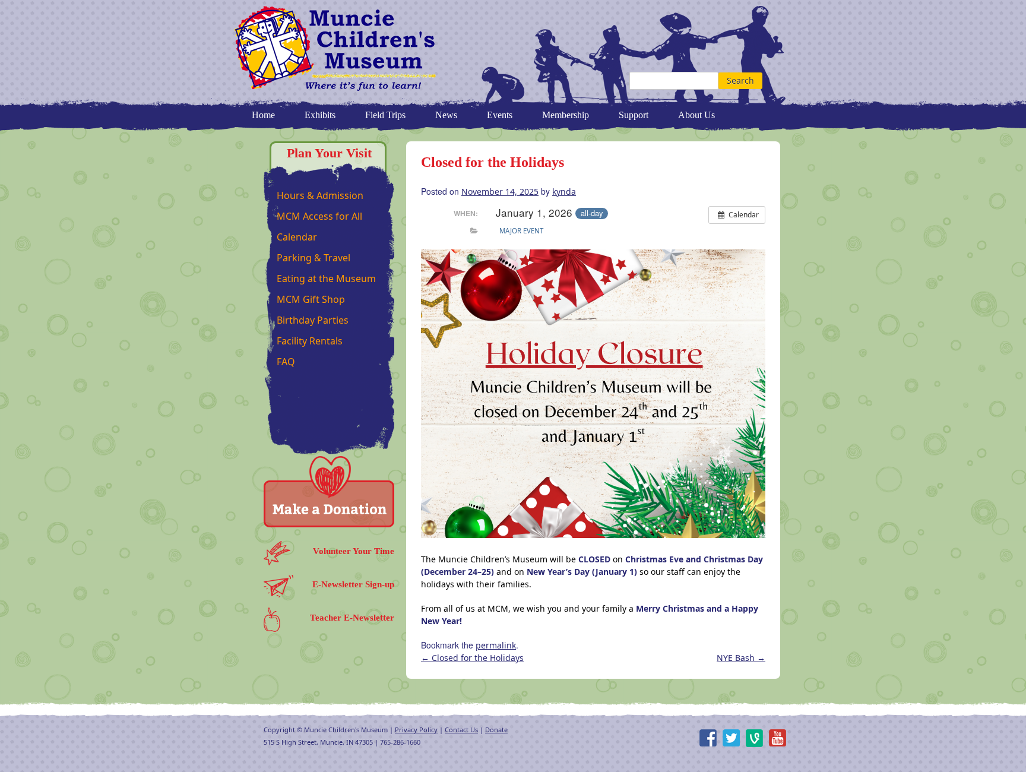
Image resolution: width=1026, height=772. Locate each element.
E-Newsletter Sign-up (353, 584)
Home (263, 115)
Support (633, 115)
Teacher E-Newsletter (352, 617)
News (446, 115)
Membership (565, 115)
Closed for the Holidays (472, 657)
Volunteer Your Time (353, 551)
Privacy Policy (416, 729)
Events (499, 115)
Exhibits (320, 115)
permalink (496, 645)
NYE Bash (741, 657)
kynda (564, 191)
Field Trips (385, 115)
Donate (496, 729)
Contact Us (461, 729)
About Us (696, 115)
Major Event (521, 230)
